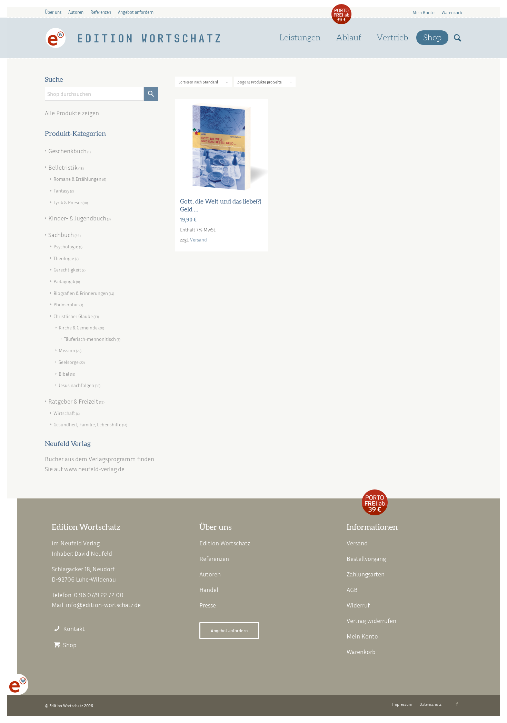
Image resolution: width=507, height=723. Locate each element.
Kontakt (74, 628)
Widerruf (358, 605)
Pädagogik (64, 281)
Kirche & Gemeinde (78, 327)
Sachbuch (61, 234)
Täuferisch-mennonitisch (90, 339)
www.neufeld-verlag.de (94, 469)
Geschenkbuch (67, 151)
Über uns (53, 12)
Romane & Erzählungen (77, 179)
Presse (207, 605)
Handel (208, 589)
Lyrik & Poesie (67, 202)
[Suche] (457, 38)
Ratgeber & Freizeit (73, 401)
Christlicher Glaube (73, 316)
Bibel (64, 374)
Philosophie (66, 304)
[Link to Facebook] (457, 704)
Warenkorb (451, 12)
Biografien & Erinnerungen (80, 293)
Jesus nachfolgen (76, 385)
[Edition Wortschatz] (133, 38)
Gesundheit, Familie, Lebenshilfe (87, 424)
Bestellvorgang (366, 558)
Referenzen (100, 12)
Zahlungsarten (366, 574)
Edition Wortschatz (224, 543)
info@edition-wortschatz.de (103, 604)
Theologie (63, 258)
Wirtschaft (64, 413)
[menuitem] (423, 12)
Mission (67, 350)
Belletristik (63, 167)
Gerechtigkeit (67, 270)
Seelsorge (69, 362)
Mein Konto (423, 12)
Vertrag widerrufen (371, 620)
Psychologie (65, 246)
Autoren (75, 12)
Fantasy (61, 191)
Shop (70, 644)
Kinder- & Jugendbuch (77, 218)
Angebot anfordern (135, 12)
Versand (198, 239)
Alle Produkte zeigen (72, 113)
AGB (352, 589)
